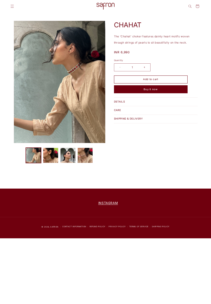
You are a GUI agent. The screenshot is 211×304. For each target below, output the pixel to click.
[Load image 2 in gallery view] (51, 155)
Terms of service (138, 226)
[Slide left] (19, 155)
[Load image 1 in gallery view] (33, 155)
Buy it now (151, 89)
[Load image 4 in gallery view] (85, 155)
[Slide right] (100, 155)
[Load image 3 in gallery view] (68, 155)
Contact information (74, 226)
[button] (12, 6)
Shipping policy (161, 226)
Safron (54, 227)
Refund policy (98, 226)
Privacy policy (117, 226)
